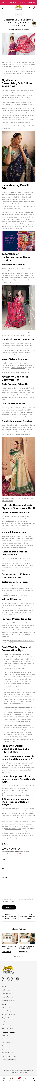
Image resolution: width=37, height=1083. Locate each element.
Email (4, 868)
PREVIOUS (8, 914)
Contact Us (5, 1046)
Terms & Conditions (8, 1014)
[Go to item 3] (20, 956)
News (18, 14)
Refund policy (6, 1025)
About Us (5, 1035)
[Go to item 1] (15, 956)
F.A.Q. (3, 1021)
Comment (6, 877)
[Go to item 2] (17, 956)
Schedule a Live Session (9, 1060)
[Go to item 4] (22, 956)
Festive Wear (6, 990)
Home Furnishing (7, 993)
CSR (3, 1049)
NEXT (30, 914)
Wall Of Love (6, 1007)
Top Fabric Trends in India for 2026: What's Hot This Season (26, 949)
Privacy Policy (6, 1011)
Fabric (4, 986)
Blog (3, 1039)
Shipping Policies (7, 1018)
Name (4, 859)
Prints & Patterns (7, 997)
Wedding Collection (8, 1000)
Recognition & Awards (9, 1056)
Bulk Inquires (6, 1042)
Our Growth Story (7, 1053)
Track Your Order (7, 1028)
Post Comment (9, 907)
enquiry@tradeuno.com (13, 829)
